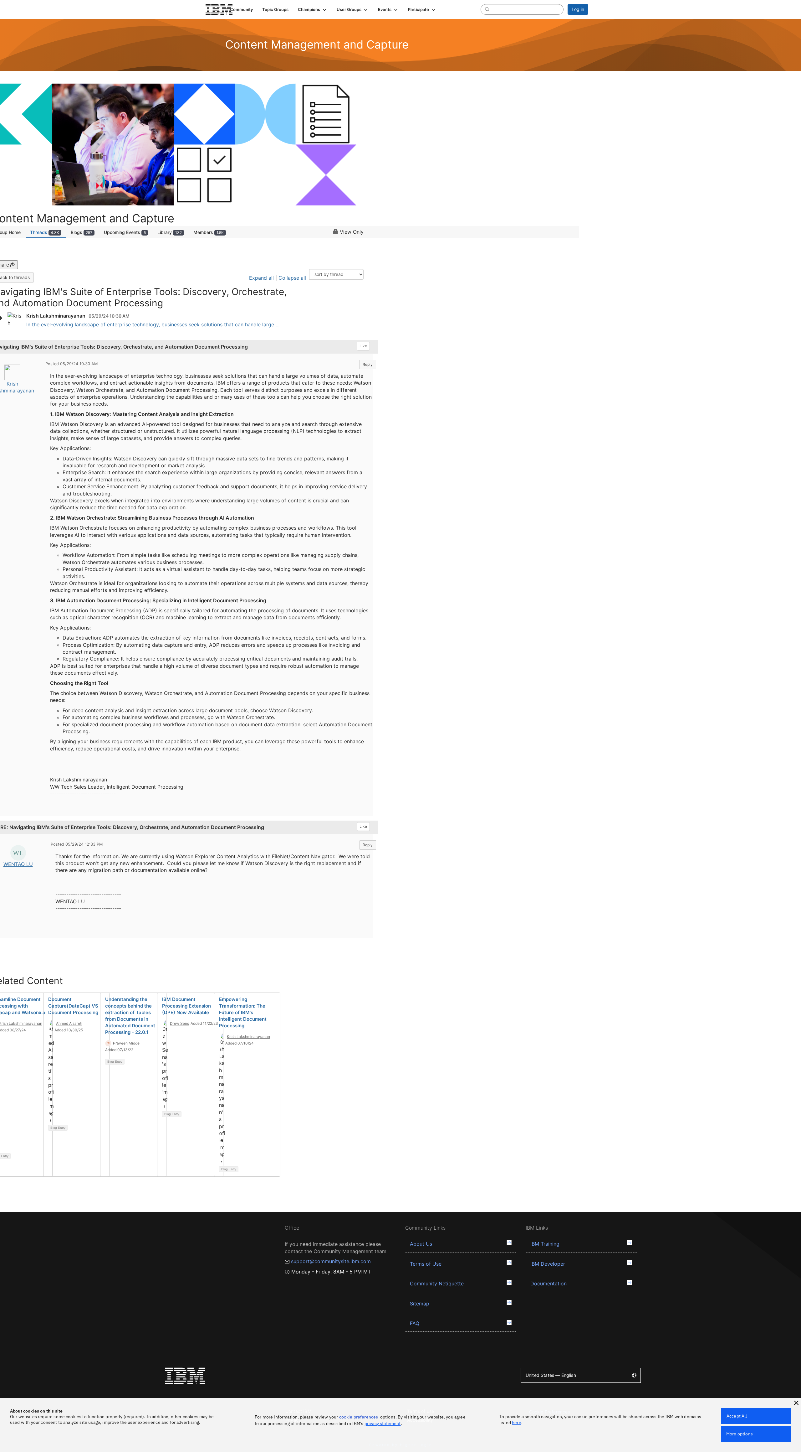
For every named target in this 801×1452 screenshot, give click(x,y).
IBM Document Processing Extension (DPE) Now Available (186, 1005)
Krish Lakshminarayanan (248, 1036)
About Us (421, 1244)
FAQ (414, 1323)
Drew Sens (179, 1023)
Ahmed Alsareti (69, 1023)
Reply (368, 364)
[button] (312, 9)
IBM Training (544, 1244)
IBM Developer (547, 1264)
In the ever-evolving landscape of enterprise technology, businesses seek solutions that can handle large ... (152, 324)
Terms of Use (425, 1264)
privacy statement (383, 1423)
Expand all (261, 278)
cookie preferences (358, 1417)
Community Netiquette (437, 1283)
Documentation (548, 1283)
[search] (487, 9)
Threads (44, 232)
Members (208, 232)
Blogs (81, 232)
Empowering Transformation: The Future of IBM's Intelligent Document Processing (243, 1012)
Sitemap (419, 1303)
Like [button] (363, 346)
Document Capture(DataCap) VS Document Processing (73, 1005)
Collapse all (292, 278)
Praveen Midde (126, 1043)
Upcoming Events (125, 232)
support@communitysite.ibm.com (331, 1261)
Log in (578, 9)
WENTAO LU (18, 864)
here (516, 1422)
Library (169, 232)
